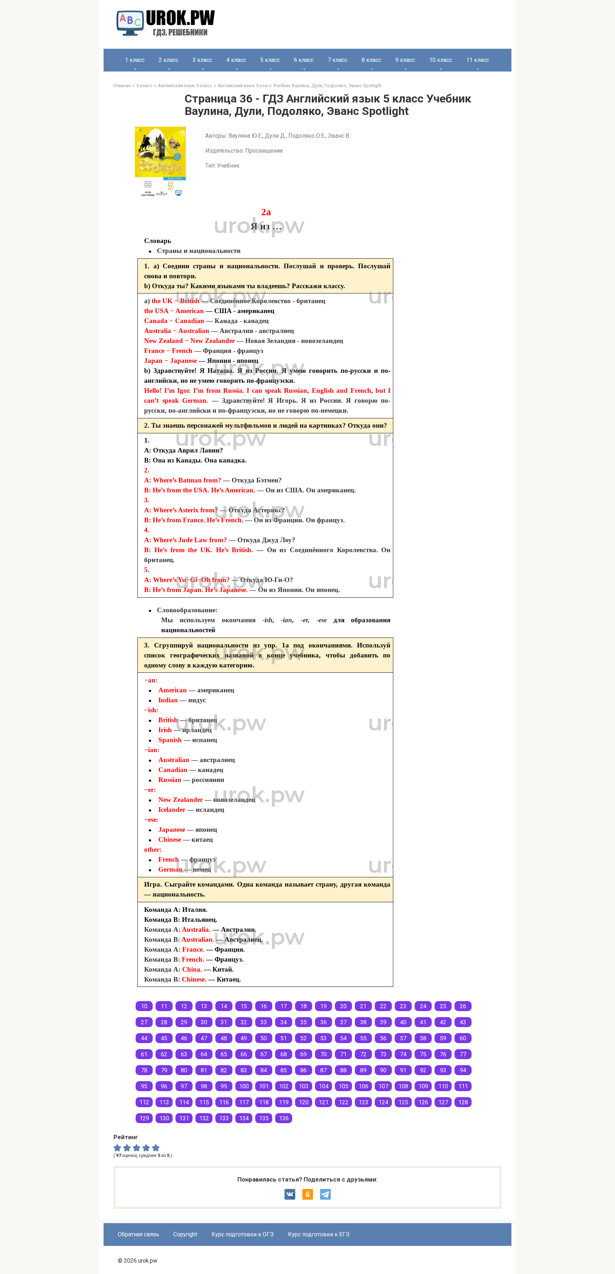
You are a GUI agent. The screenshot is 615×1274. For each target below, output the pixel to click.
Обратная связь (138, 1234)
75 (423, 1054)
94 (463, 1070)
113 (164, 1102)
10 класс (440, 60)
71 (343, 1054)
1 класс (134, 60)
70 (323, 1054)
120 (304, 1102)
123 (363, 1102)
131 (184, 1118)
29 (184, 1022)
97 (184, 1086)
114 (184, 1102)
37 (343, 1022)
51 (283, 1038)
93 (443, 1070)
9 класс (405, 60)
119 (284, 1102)
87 (323, 1070)
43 (463, 1022)
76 (443, 1054)
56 (383, 1038)
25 (443, 1006)
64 (204, 1054)
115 (204, 1102)
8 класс (371, 60)
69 (303, 1054)
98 (204, 1086)
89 (363, 1070)
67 (264, 1054)
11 (164, 1006)
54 (343, 1038)
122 (343, 1102)
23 (403, 1006)
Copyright (185, 1234)
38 (363, 1022)
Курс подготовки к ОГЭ (242, 1234)
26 (463, 1006)
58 (423, 1038)
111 (463, 1086)
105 (343, 1086)
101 (264, 1086)
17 (283, 1006)
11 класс (477, 60)
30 (204, 1022)
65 (224, 1054)
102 (284, 1086)
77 (463, 1054)
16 (264, 1006)
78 (144, 1070)
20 (343, 1006)
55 (363, 1038)
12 (184, 1006)
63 (184, 1054)
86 (303, 1070)
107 (383, 1086)
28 (164, 1022)
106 (363, 1086)
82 (224, 1070)
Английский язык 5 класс (185, 85)
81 (204, 1070)
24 (423, 1006)
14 (224, 1006)
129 (144, 1118)
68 (283, 1054)
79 (164, 1070)
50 (264, 1038)
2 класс (168, 60)
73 (383, 1054)
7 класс (337, 60)
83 (244, 1070)
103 (304, 1086)
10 (144, 1006)
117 (244, 1102)
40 (403, 1022)
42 (443, 1022)
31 (224, 1022)
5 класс (270, 60)
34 (283, 1022)
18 (303, 1006)
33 (264, 1022)
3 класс (202, 60)
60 (463, 1038)
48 (224, 1038)
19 (323, 1006)
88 (343, 1070)
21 (363, 1006)
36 (323, 1022)
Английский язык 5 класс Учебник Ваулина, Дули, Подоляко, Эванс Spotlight (300, 85)
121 (323, 1102)
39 (383, 1022)
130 (164, 1118)
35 (303, 1022)
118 (264, 1102)
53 (323, 1038)
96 (164, 1086)
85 (283, 1070)
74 (403, 1054)
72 (363, 1054)
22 (383, 1006)
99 (224, 1086)
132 (204, 1118)
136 (284, 1118)
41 (423, 1022)
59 (443, 1038)
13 (204, 1006)
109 (423, 1086)
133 (224, 1118)
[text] (157, 1147)
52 (303, 1038)
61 (144, 1054)
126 (423, 1102)
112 (144, 1102)
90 (383, 1070)
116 (224, 1102)
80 (184, 1070)
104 (323, 1086)
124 (383, 1102)
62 (164, 1054)
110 (443, 1086)
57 (403, 1038)
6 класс (304, 60)
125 (403, 1102)
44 (144, 1038)
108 (403, 1086)
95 (144, 1086)
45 (164, 1038)
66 (244, 1054)
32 (244, 1022)
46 (184, 1038)
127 (443, 1102)
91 (403, 1070)
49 (244, 1038)
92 (423, 1070)
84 (264, 1070)
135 (264, 1118)
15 (244, 1006)
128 (463, 1102)
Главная (122, 85)
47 (204, 1038)
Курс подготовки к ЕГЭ (318, 1234)
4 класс (236, 60)
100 (244, 1086)
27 (144, 1022)
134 (244, 1118)
